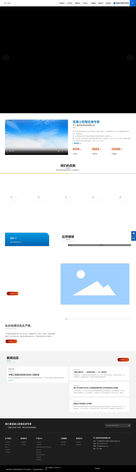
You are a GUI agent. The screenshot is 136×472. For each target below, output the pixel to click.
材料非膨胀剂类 (122, 204)
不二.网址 (99, 449)
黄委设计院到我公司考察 (83, 403)
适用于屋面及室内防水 (15, 242)
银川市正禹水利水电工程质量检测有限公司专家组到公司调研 (96, 388)
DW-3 (105, 239)
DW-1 (13, 238)
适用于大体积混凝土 (75, 243)
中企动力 (56, 467)
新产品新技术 (95, 204)
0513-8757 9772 (122, 3)
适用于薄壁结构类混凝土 (108, 243)
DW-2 (74, 239)
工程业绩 (13, 204)
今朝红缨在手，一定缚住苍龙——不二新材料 (90, 372)
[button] (129, 57)
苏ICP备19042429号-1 (38, 469)
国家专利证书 (68, 204)
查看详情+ (11, 380)
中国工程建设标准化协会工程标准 (24, 374)
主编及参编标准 (40, 204)
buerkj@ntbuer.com (102, 446)
